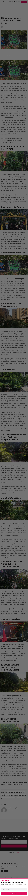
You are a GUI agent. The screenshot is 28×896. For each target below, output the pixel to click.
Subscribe (14, 893)
